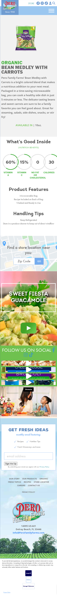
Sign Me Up (10, 463)
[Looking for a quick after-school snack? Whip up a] (28, 376)
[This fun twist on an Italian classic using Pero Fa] (28, 363)
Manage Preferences (28, 586)
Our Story (14, 478)
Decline (28, 580)
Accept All (28, 573)
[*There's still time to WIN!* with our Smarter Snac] (28, 382)
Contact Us (34, 485)
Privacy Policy (6, 592)
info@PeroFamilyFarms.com (28, 532)
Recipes (27, 482)
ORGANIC (11, 62)
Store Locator (41, 482)
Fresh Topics (14, 482)
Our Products (29, 478)
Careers (21, 485)
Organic (44, 478)
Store (31, 3)
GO (39, 261)
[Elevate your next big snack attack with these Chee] (28, 369)
